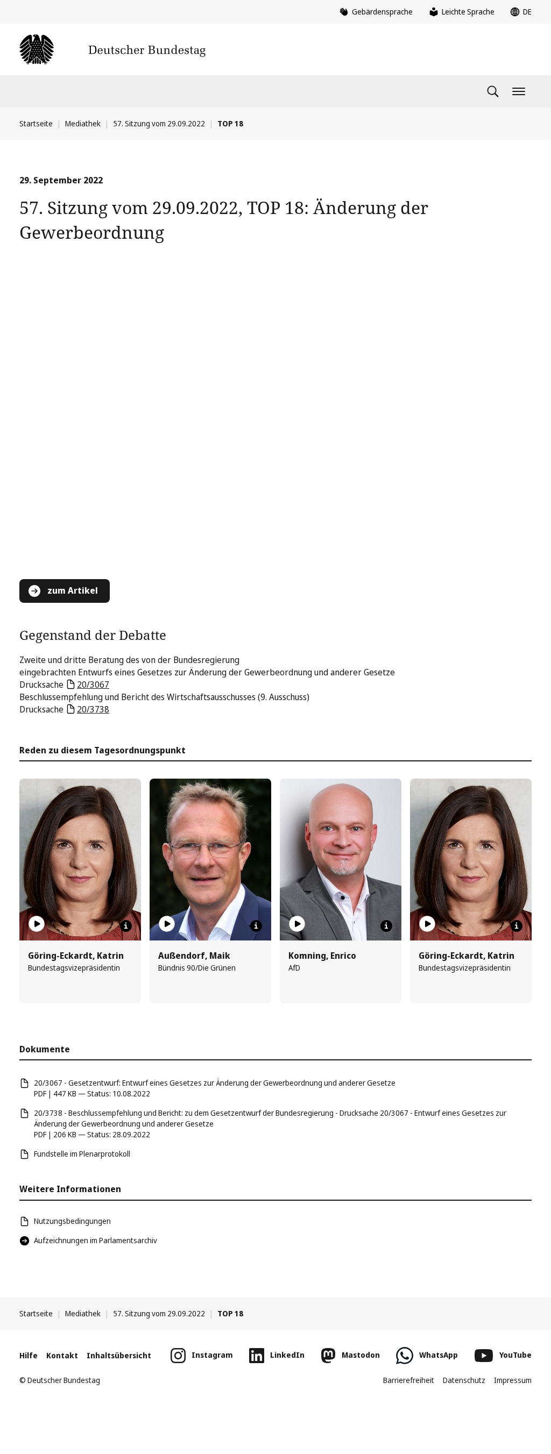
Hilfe (28, 1355)
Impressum (513, 1380)
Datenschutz (464, 1380)
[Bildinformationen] (125, 926)
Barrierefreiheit (408, 1380)
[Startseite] (112, 49)
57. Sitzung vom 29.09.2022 (159, 123)
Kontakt (62, 1355)
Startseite (36, 123)
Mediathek (83, 123)
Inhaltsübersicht (119, 1355)
